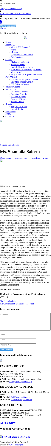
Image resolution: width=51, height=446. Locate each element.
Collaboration (17, 57)
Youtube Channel (12, 87)
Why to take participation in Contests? (27, 74)
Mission (14, 52)
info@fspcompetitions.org (20, 381)
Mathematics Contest (20, 62)
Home (8, 42)
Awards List (10, 89)
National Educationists (9, 145)
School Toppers (17, 101)
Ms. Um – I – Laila (8, 301)
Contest (8, 59)
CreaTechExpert (16, 445)
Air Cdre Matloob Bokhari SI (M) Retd (17, 304)
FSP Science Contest (20, 84)
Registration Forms (19, 106)
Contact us (10, 116)
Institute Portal (17, 109)
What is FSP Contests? (20, 47)
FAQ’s (8, 114)
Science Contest (18, 64)
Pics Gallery (10, 111)
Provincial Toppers (19, 99)
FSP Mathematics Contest (22, 82)
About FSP (10, 45)
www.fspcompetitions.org (22, 399)
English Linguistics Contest (22, 67)
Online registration (8, 26)
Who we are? (16, 72)
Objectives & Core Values (22, 54)
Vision (13, 50)
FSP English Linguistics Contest (24, 79)
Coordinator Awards (19, 92)
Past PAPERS (11, 77)
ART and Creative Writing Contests (26, 69)
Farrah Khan (42, 158)
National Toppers (18, 96)
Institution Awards (19, 94)
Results (8, 104)
